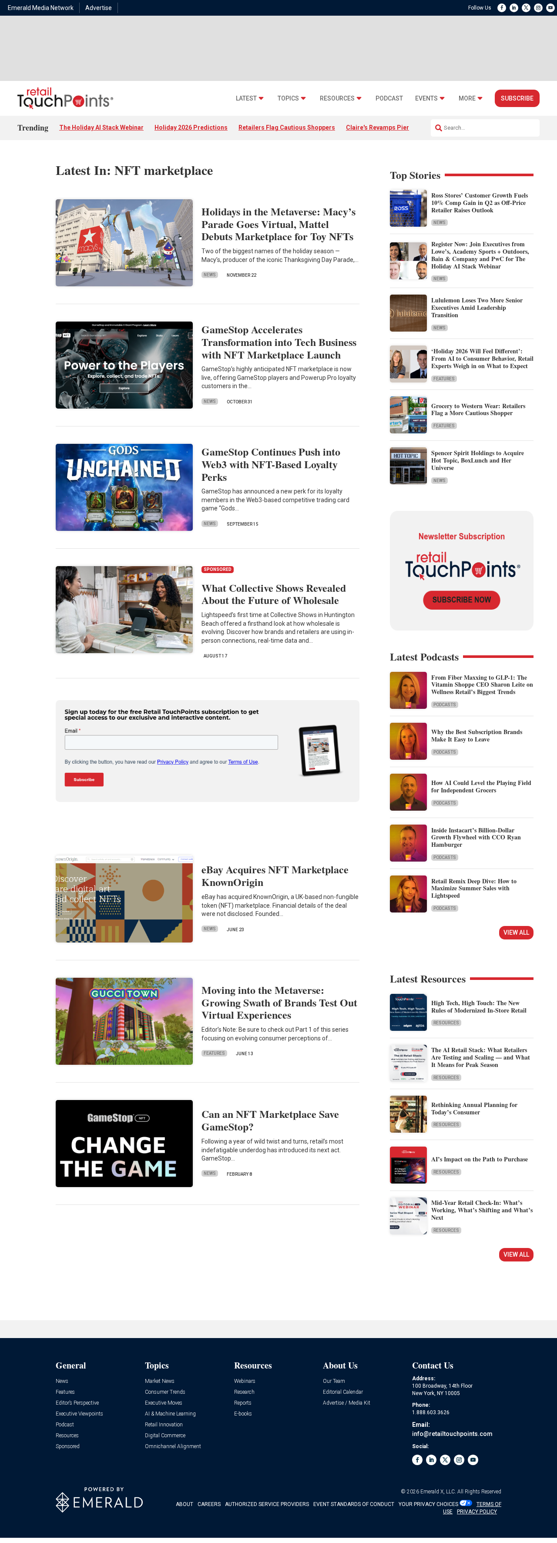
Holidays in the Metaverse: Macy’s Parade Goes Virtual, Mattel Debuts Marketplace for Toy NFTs (278, 224)
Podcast (389, 98)
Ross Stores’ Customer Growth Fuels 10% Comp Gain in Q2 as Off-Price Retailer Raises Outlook (479, 203)
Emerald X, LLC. (438, 1492)
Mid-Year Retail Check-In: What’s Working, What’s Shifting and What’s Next (482, 1210)
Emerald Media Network (41, 8)
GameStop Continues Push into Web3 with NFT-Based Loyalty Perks (270, 464)
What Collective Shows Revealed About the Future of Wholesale (273, 594)
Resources (337, 98)
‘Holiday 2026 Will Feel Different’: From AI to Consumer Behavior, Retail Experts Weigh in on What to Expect (482, 358)
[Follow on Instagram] (538, 7)
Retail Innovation (164, 1425)
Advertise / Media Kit (346, 1403)
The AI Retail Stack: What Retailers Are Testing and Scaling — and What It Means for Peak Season (480, 1057)
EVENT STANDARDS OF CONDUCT (353, 1504)
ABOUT (184, 1504)
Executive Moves (163, 1403)
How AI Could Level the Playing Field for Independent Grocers (481, 786)
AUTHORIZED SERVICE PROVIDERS (267, 1504)
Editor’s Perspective (77, 1403)
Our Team (334, 1381)
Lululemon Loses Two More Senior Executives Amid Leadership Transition (477, 307)
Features (214, 1053)
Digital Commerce (165, 1436)
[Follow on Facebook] (501, 7)
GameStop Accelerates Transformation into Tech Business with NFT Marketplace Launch (278, 342)
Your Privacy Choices (428, 1504)
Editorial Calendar (343, 1392)
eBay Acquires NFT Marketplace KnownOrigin (275, 875)
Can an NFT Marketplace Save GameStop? (270, 1120)
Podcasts (444, 704)
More (467, 98)
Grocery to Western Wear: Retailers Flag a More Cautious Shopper (478, 409)
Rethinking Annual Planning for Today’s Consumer (474, 1108)
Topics (288, 98)
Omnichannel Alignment (173, 1446)
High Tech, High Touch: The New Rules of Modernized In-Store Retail (479, 1006)
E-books (243, 1414)
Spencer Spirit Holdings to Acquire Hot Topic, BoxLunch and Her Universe (477, 460)
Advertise (98, 8)
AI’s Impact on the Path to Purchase (479, 1159)
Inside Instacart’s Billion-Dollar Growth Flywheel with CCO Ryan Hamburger (476, 837)
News (210, 274)
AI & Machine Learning (170, 1414)
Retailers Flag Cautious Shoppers (286, 127)
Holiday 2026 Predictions (191, 127)
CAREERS (209, 1504)
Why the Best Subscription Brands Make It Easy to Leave (476, 735)
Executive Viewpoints (79, 1414)
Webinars (244, 1381)
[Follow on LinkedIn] (514, 7)
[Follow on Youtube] (550, 7)
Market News (159, 1381)
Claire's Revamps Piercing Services (397, 127)
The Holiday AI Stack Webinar (101, 127)
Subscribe (517, 98)
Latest (246, 98)
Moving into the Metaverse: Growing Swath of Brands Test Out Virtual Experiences (279, 1002)
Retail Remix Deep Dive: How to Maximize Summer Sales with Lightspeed (474, 888)
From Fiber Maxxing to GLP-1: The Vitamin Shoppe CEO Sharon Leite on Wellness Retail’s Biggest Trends (482, 685)
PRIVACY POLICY (477, 1512)
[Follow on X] (526, 7)
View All (516, 932)
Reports (243, 1403)
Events (426, 98)
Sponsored (68, 1446)
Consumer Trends (165, 1392)
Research (244, 1392)
